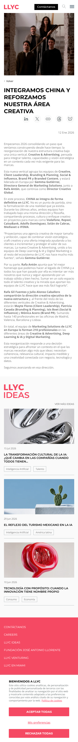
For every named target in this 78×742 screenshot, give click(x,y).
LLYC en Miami (14, 665)
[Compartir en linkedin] (26, 119)
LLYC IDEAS (12, 642)
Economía (29, 599)
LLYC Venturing (16, 658)
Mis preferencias (39, 722)
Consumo (11, 599)
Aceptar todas (39, 712)
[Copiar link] (48, 119)
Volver (9, 81)
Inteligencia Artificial (17, 468)
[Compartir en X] (37, 119)
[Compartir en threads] (59, 119)
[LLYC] (11, 7)
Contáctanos (46, 7)
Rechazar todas (39, 733)
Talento (40, 468)
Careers (10, 634)
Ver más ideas (64, 404)
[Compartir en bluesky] (70, 119)
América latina (44, 532)
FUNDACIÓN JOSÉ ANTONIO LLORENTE (32, 650)
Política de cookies (52, 700)
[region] (39, 708)
